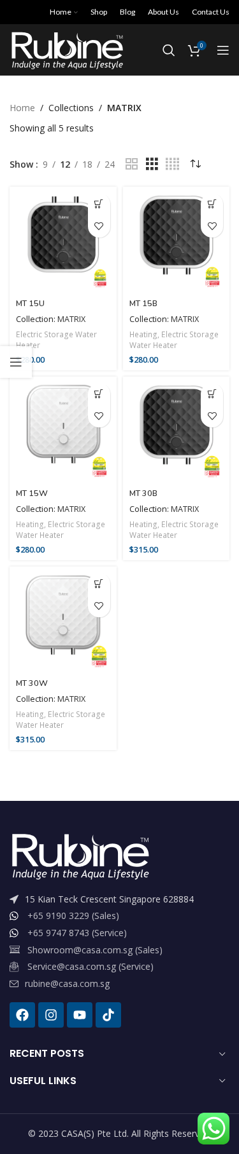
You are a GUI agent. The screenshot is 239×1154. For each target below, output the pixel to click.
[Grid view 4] (172, 164)
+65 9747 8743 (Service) (77, 933)
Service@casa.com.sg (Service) (90, 966)
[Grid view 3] (152, 164)
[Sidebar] (16, 362)
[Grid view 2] (132, 164)
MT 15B (143, 303)
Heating (143, 334)
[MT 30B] (176, 430)
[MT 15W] (63, 430)
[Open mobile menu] (223, 50)
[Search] (169, 50)
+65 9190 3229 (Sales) (73, 915)
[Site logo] (67, 49)
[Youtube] (79, 1015)
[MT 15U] (63, 240)
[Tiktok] (108, 1015)
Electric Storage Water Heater (56, 340)
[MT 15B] (176, 240)
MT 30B (143, 493)
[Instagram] (51, 1015)
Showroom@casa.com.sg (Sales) (95, 950)
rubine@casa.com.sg (67, 983)
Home (22, 108)
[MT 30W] (63, 620)
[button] (99, 204)
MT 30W (32, 683)
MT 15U (30, 303)
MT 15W (32, 493)
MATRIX (71, 319)
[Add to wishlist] (99, 226)
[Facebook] (22, 1015)
